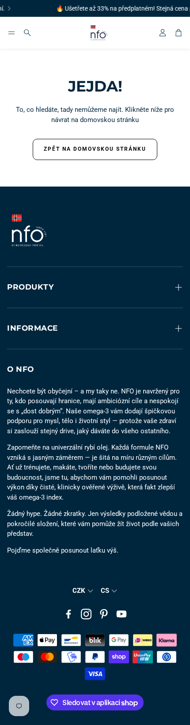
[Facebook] (68, 614)
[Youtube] (121, 614)
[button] (11, 33)
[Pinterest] (104, 614)
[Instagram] (86, 614)
